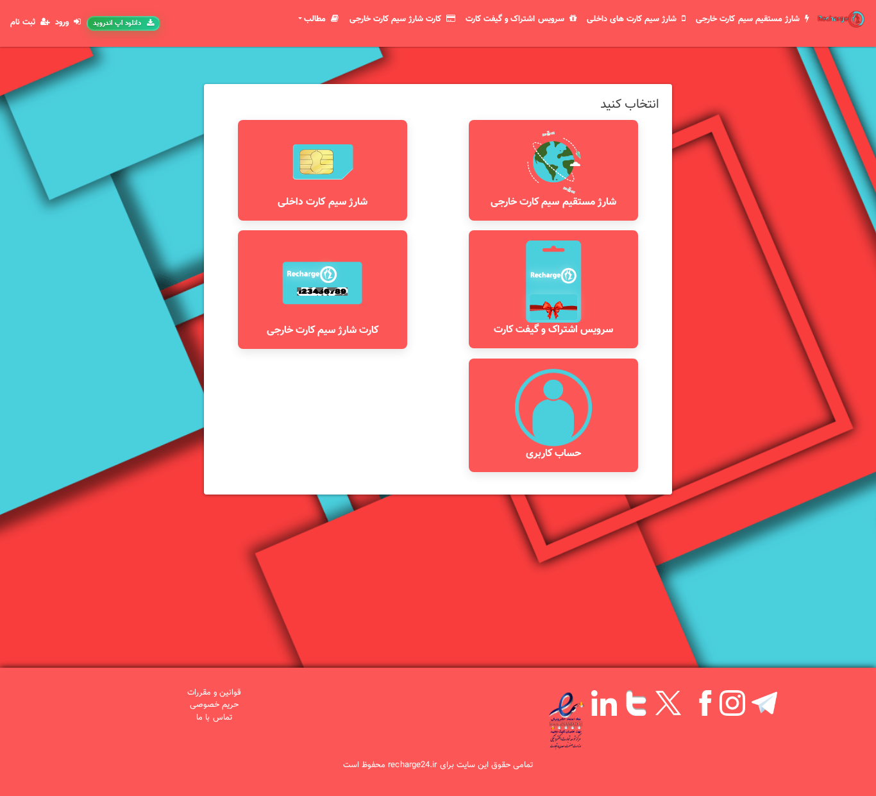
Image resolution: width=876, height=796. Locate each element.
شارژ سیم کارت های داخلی (633, 19)
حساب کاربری (553, 454)
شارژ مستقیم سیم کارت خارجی (749, 19)
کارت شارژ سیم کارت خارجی (397, 19)
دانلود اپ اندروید (117, 23)
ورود (63, 23)
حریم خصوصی (214, 705)
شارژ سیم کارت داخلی (322, 202)
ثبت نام (24, 23)
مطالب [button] (316, 19)
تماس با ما (214, 717)
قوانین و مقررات (214, 692)
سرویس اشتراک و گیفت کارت (516, 19)
